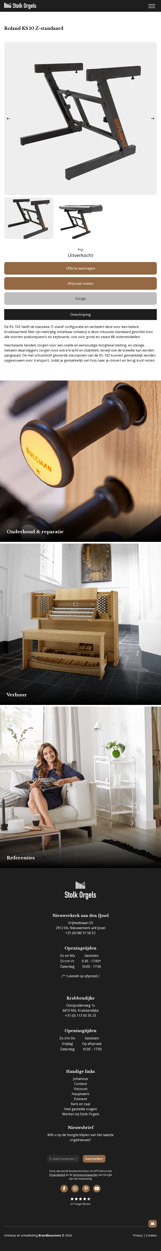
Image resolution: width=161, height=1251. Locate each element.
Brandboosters (50, 1235)
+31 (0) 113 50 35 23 (80, 1015)
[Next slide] (152, 118)
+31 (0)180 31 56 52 (80, 933)
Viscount (80, 1088)
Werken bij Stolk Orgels (80, 1114)
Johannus (80, 1078)
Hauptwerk (80, 1094)
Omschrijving (80, 314)
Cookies (151, 1235)
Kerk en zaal (80, 1104)
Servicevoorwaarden (85, 1175)
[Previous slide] (8, 118)
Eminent (80, 1099)
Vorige (80, 298)
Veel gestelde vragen (80, 1109)
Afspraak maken (80, 283)
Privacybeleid (57, 1175)
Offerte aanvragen (80, 268)
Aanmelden (94, 1158)
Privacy (138, 1235)
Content (80, 1083)
